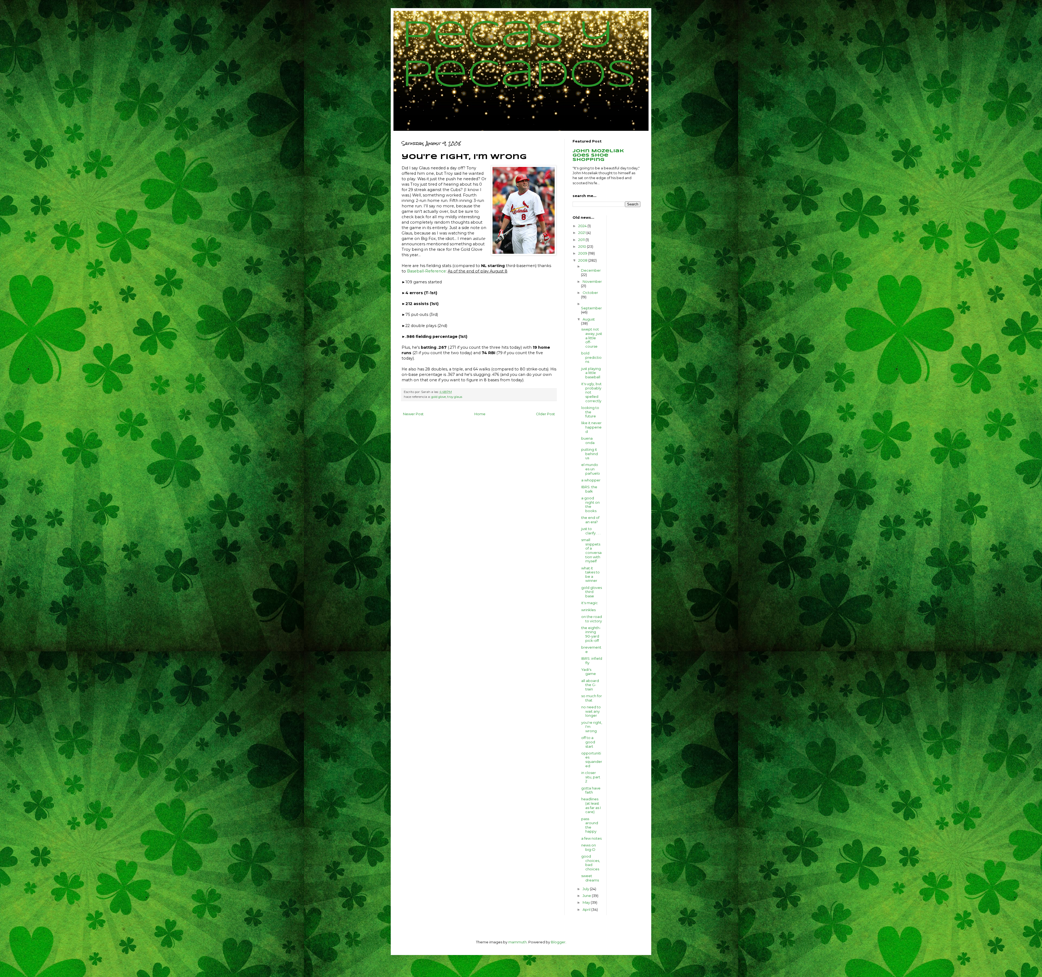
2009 (583, 253)
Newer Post (413, 414)
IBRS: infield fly (591, 660)
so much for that (591, 698)
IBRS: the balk (589, 489)
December (591, 270)
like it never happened (591, 427)
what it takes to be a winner (590, 574)
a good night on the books (590, 504)
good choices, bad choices (590, 862)
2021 (582, 232)
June (587, 895)
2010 (582, 246)
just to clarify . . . (591, 530)
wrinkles (588, 610)
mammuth (517, 942)
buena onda (588, 440)
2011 (582, 239)
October (590, 292)
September (591, 308)
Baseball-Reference (426, 271)
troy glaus (454, 397)
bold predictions (591, 357)
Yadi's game (588, 671)
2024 (582, 226)
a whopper (591, 480)
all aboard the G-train (590, 684)
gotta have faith (591, 790)
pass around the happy (589, 825)
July (586, 889)
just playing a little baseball (591, 372)
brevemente (591, 649)
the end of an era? (590, 519)
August (589, 319)
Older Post (545, 414)
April (587, 909)
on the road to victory (591, 618)
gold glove (438, 397)
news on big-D (588, 847)
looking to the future (590, 411)
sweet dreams (590, 878)
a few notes (591, 838)
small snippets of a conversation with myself (591, 550)
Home (479, 414)
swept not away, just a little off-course (591, 337)
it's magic (589, 603)
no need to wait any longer (591, 711)
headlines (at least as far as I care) (591, 805)
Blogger (558, 942)
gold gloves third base (591, 591)
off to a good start (588, 741)
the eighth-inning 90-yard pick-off (591, 634)
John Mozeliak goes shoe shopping (598, 155)
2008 (583, 260)
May (587, 902)
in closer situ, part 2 (590, 776)
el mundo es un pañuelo (590, 468)
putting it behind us (589, 453)
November (592, 281)
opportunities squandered (591, 759)
